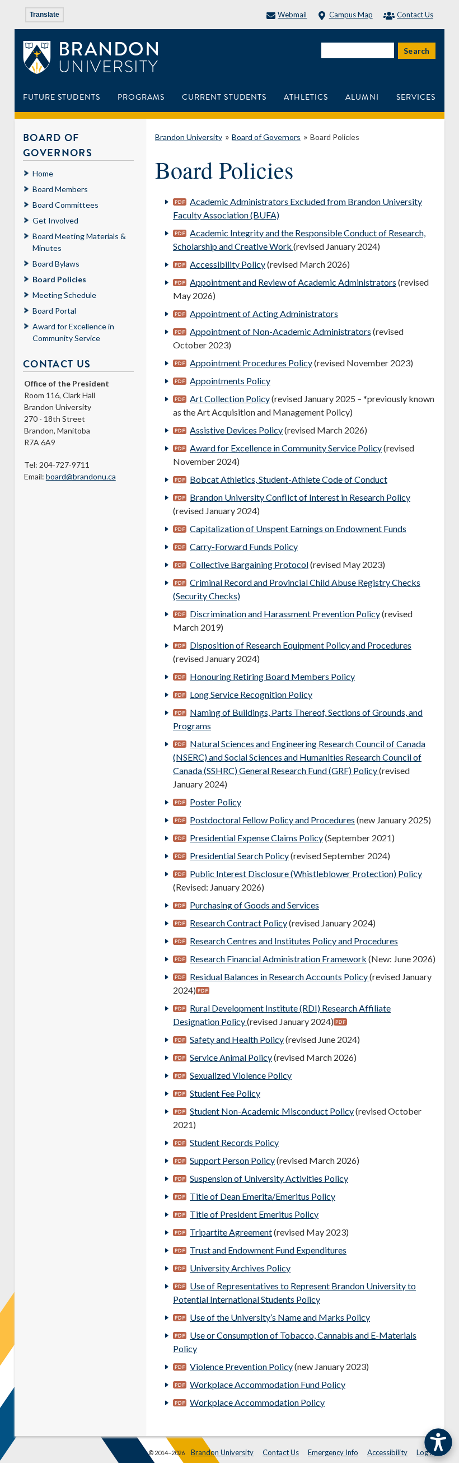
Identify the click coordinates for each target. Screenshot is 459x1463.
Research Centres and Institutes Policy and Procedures (294, 940)
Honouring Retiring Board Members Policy (272, 676)
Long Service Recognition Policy (251, 694)
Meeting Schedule (64, 295)
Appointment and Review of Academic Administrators (293, 282)
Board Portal (54, 310)
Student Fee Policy (225, 1093)
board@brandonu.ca (81, 476)
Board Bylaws (55, 263)
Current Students (224, 97)
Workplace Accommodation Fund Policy (267, 1384)
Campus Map (350, 14)
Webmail (292, 14)
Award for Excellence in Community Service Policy (286, 447)
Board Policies (334, 137)
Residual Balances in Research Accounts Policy (279, 976)
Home (42, 173)
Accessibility (387, 1452)
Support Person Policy (232, 1160)
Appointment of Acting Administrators (264, 313)
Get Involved (55, 220)
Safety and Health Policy (237, 1039)
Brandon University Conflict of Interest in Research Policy (300, 497)
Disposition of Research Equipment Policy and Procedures (300, 645)
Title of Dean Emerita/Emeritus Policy (262, 1196)
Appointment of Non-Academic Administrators (280, 331)
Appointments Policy (230, 380)
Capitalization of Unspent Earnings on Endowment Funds (298, 528)
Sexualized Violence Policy (241, 1075)
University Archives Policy (240, 1267)
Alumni (361, 97)
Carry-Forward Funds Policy (244, 546)
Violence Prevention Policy (241, 1366)
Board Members (60, 189)
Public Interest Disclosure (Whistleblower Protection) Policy (306, 873)
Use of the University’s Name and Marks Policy (280, 1317)
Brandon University (188, 137)
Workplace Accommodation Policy (257, 1402)
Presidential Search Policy (239, 855)
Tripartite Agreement (231, 1232)
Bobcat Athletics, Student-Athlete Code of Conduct (288, 479)
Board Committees (65, 204)
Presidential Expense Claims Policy (256, 837)
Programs (141, 97)
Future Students (61, 97)
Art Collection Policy (230, 398)
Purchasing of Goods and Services (254, 905)
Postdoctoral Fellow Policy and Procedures (272, 819)
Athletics (306, 97)
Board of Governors (266, 137)
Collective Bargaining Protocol (249, 564)
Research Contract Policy (238, 922)
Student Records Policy (234, 1142)
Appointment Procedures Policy (251, 362)
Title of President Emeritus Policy (254, 1214)
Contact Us (415, 14)
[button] (438, 1442)
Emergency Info (333, 1452)
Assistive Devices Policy (236, 430)
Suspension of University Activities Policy (269, 1178)
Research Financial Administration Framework (278, 958)
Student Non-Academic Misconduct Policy (272, 1111)
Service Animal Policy (231, 1057)
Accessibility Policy (227, 264)
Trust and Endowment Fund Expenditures (268, 1250)
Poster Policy (215, 801)
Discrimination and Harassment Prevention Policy (285, 613)
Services (415, 97)
